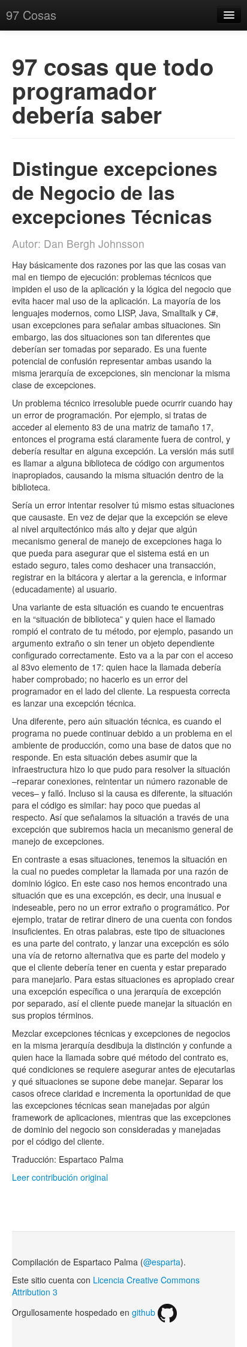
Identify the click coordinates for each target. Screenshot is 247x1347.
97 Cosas (31, 14)
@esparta (161, 1262)
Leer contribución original (60, 1177)
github (145, 1312)
